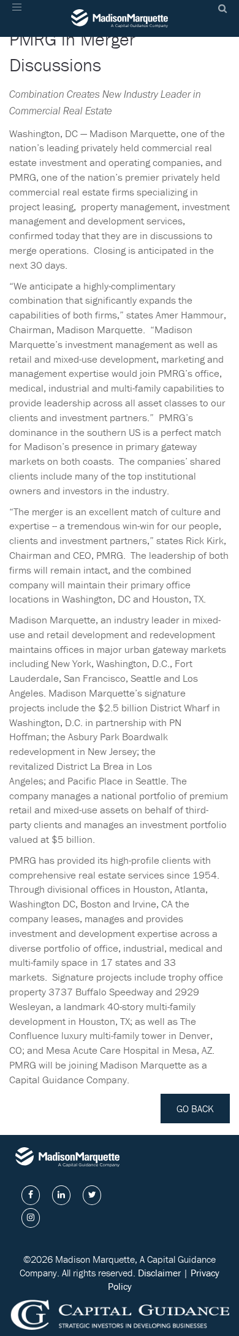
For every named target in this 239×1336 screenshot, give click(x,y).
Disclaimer (159, 1273)
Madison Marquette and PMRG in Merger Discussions (102, 39)
